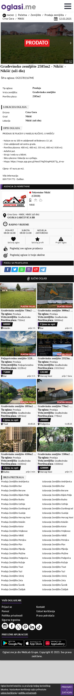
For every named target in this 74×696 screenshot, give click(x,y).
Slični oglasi (39, 278)
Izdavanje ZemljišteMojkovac (56, 531)
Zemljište (36, 15)
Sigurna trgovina (11, 620)
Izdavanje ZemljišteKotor (54, 526)
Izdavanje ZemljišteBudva (54, 499)
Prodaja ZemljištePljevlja (13, 549)
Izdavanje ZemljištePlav (53, 544)
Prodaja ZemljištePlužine (13, 553)
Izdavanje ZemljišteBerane (55, 490)
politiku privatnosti (27, 693)
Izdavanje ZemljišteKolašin (55, 522)
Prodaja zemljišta (54, 15)
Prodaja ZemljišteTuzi (11, 571)
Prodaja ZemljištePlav (11, 544)
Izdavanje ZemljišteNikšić (54, 535)
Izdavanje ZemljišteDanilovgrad (57, 508)
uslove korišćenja (9, 693)
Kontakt (40, 607)
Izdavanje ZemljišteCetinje (55, 504)
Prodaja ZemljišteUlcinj (12, 576)
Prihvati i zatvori (67, 690)
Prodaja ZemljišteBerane (13, 490)
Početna (22, 15)
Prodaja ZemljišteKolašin (13, 522)
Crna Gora (8, 18)
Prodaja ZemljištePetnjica (13, 540)
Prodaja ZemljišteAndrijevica (15, 481)
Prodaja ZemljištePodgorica (14, 558)
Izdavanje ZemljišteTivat (54, 567)
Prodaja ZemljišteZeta (12, 580)
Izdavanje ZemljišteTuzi (53, 571)
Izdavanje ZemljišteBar (53, 486)
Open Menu (67, 6)
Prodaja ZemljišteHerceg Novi (15, 517)
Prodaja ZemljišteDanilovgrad (15, 508)
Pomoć (5, 611)
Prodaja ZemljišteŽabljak (13, 589)
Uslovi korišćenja (45, 611)
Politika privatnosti (12, 615)
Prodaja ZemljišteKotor (12, 526)
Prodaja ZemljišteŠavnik (12, 585)
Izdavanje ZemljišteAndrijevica (57, 481)
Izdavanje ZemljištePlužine (55, 553)
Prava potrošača (45, 615)
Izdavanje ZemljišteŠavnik (54, 585)
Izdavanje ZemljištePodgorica (56, 558)
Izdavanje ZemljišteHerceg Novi (57, 517)
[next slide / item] (70, 43)
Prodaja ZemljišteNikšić (12, 535)
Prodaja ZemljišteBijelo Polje (15, 495)
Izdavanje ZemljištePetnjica (55, 540)
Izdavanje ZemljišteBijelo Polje (57, 495)
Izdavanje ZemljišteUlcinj (54, 576)
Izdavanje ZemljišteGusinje (55, 513)
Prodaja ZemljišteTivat (12, 567)
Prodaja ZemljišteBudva (12, 499)
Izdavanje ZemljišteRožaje (55, 562)
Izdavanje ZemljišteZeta (54, 580)
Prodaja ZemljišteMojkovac (14, 531)
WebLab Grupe (30, 652)
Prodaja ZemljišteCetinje (13, 504)
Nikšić (21, 18)
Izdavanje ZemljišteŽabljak (55, 589)
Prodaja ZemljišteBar (11, 486)
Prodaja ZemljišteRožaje (13, 562)
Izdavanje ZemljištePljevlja (55, 549)
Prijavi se (7, 607)
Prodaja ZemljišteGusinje (13, 513)
